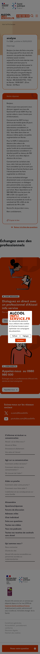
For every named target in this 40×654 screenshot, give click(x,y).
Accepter (20, 340)
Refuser (14, 336)
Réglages (26, 336)
